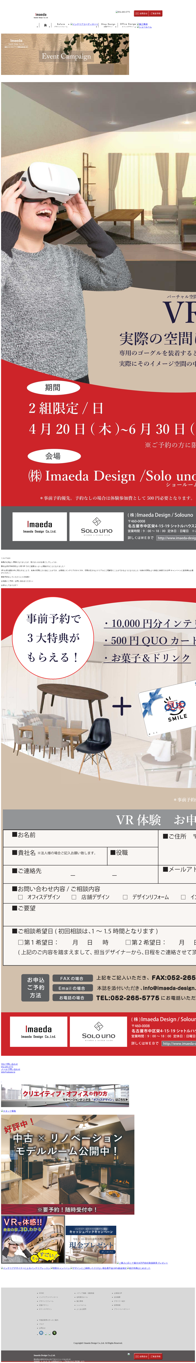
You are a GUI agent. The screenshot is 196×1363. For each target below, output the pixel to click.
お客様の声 (118, 1293)
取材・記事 (131, 5)
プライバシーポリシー (122, 1309)
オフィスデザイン (45, 1309)
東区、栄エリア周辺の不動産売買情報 (149, 5)
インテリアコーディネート (48, 1297)
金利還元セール (82, 1297)
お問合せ (42, 1328)
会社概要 (107, 5)
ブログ (114, 5)
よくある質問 (81, 1309)
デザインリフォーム (46, 1301)
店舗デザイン (44, 1305)
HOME (41, 1293)
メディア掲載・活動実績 (85, 1293)
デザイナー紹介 (119, 1301)
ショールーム (81, 1305)
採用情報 (117, 1305)
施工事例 (80, 1301)
